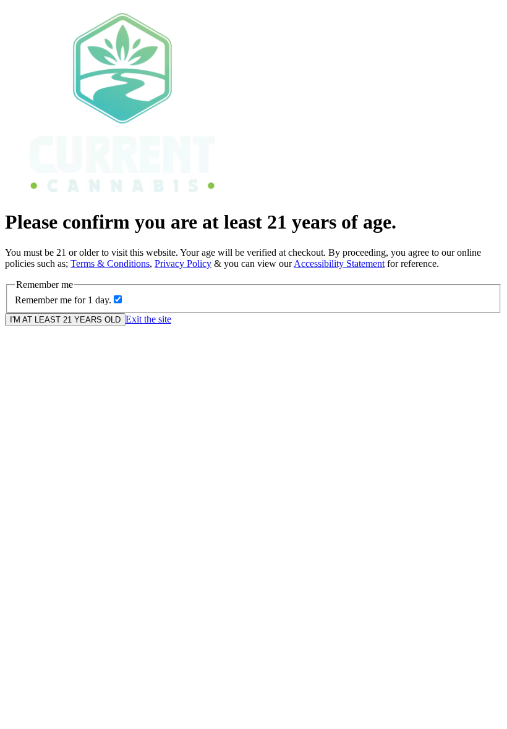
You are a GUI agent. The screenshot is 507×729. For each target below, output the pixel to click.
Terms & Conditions (110, 263)
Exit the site (148, 319)
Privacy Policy (183, 263)
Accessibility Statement (339, 263)
